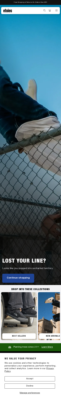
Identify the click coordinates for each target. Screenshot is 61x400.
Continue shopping (18, 278)
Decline (29, 386)
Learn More (47, 347)
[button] (44, 10)
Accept (29, 379)
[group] (30, 145)
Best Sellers (19, 336)
